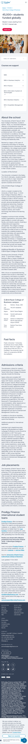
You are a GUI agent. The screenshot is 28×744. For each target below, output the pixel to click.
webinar (10, 550)
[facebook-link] (8, 665)
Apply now (7, 29)
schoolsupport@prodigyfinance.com (13, 600)
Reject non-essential (14, 736)
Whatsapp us (4, 641)
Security (3, 627)
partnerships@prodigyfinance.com (9, 646)
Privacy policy (4, 620)
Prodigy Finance (6, 521)
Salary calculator (18, 609)
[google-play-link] (3, 677)
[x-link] (13, 665)
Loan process (17, 614)
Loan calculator (18, 611)
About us (3, 607)
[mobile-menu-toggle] (26, 2)
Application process (19, 612)
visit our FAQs (19, 550)
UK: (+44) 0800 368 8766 (7, 637)
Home (4, 8)
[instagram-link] (3, 669)
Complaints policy (5, 624)
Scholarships (4, 611)
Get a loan (3, 609)
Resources (3, 612)
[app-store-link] (8, 677)
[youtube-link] (8, 669)
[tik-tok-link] (13, 669)
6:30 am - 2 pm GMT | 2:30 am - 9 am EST (11, 633)
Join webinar (6, 652)
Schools (9, 8)
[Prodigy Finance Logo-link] (6, 2)
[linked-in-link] (3, 665)
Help (2, 614)
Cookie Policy (16, 732)
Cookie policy (4, 626)
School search (17, 607)
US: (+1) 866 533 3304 (7, 639)
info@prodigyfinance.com (9, 594)
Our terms (3, 622)
